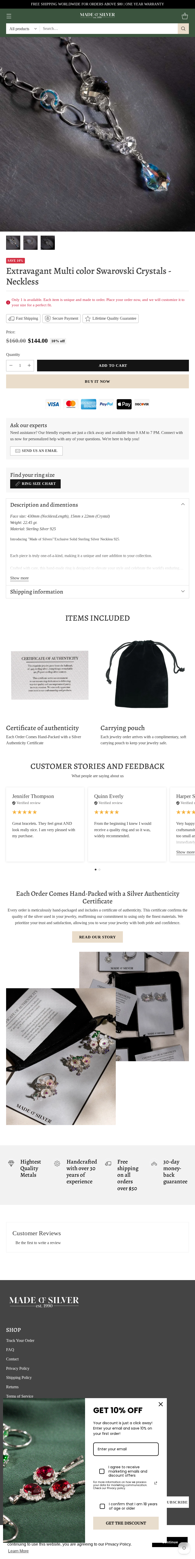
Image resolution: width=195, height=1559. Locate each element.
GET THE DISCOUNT (126, 1523)
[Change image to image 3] (48, 243)
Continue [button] (170, 1542)
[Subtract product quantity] (10, 365)
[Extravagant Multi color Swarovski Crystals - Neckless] (97, 134)
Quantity (13, 354)
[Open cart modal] (185, 16)
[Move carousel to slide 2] (99, 869)
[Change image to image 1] (13, 243)
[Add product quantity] (29, 365)
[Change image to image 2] (30, 243)
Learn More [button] (18, 1551)
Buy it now (97, 381)
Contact (12, 1359)
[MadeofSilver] (97, 16)
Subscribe (176, 1502)
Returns (12, 1386)
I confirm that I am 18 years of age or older (133, 1506)
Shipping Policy (19, 1377)
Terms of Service (19, 1396)
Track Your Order (20, 1340)
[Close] (161, 1404)
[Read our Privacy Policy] (156, 1483)
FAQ (10, 1349)
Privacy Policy (17, 1368)
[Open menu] (9, 16)
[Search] (183, 28)
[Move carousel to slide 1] (95, 869)
